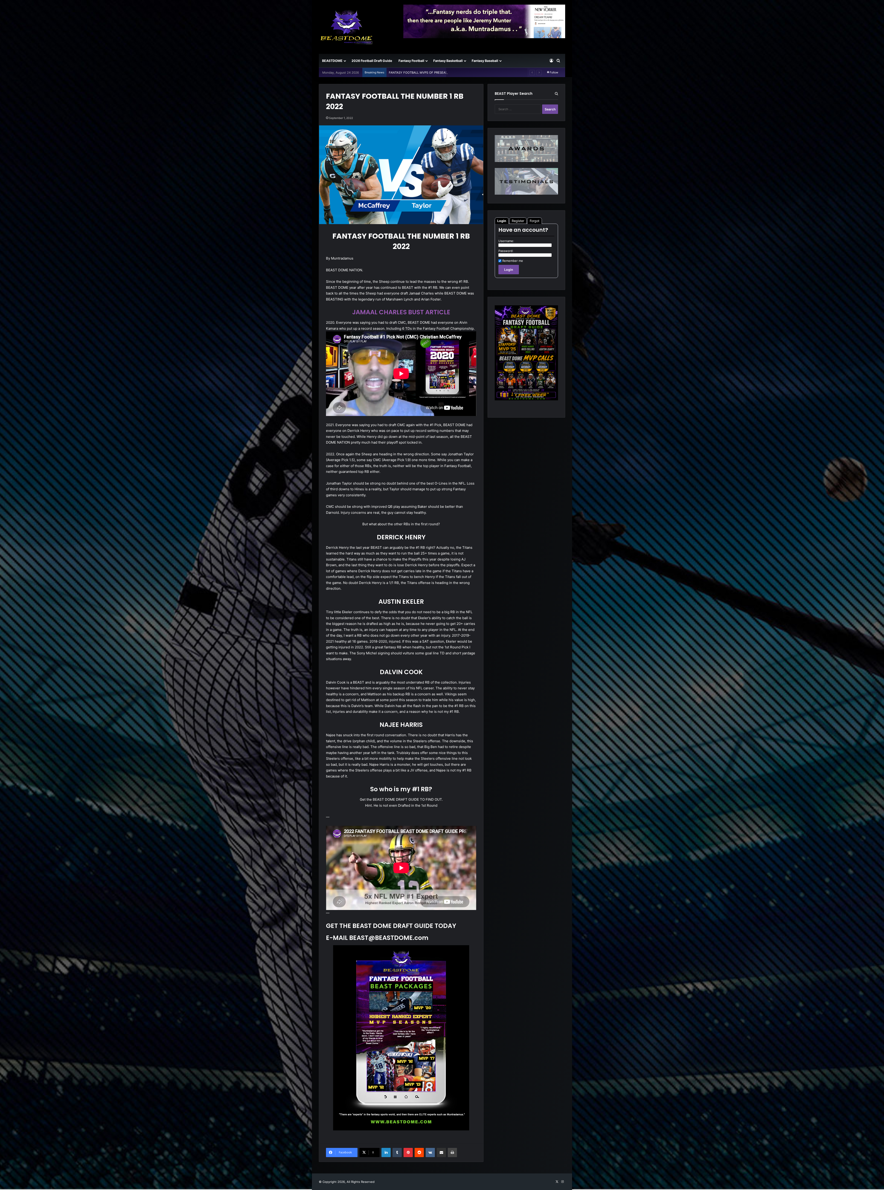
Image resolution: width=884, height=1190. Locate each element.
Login (501, 221)
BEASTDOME (332, 61)
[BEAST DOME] (346, 27)
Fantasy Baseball (485, 61)
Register (518, 221)
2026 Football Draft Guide (372, 61)
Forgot (534, 221)
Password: (505, 251)
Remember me (512, 261)
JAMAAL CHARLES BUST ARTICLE (401, 312)
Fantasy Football (411, 61)
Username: (506, 241)
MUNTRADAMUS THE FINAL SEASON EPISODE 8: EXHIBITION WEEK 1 (438, 72)
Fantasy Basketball (448, 61)
